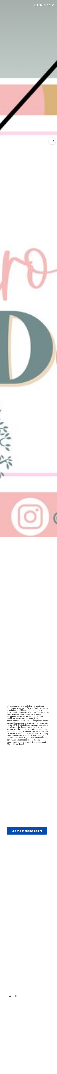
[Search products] (52, 141)
